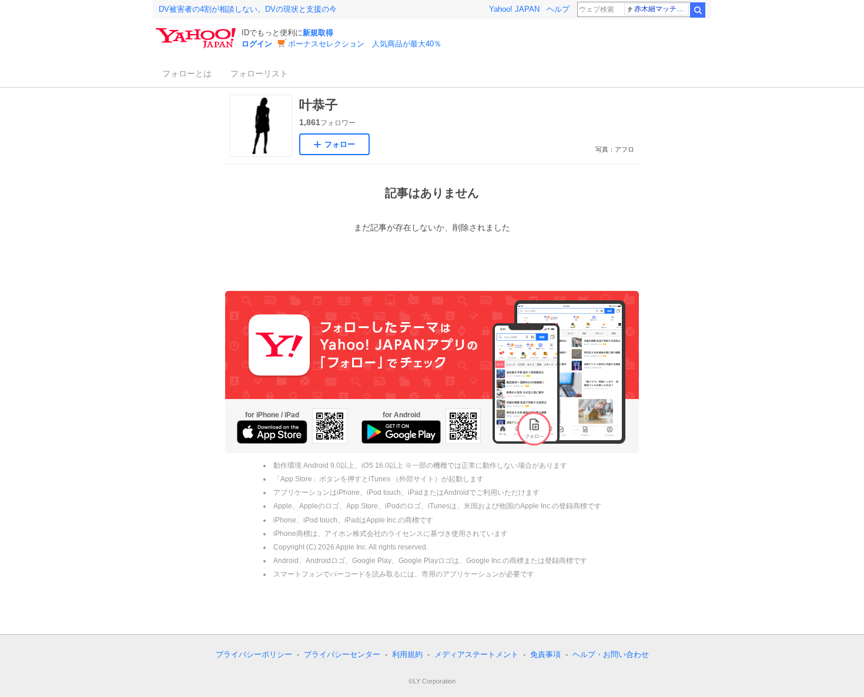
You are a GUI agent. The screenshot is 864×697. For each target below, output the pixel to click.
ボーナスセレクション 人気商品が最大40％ (364, 43)
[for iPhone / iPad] (272, 432)
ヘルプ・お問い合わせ (610, 654)
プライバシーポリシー (254, 654)
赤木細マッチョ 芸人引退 (661, 9)
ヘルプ (558, 9)
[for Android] (401, 432)
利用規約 (407, 654)
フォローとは (187, 73)
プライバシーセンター (342, 654)
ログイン (257, 43)
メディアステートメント (476, 654)
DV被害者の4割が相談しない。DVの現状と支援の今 (248, 9)
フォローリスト (259, 73)
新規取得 (318, 32)
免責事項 (545, 654)
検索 (697, 10)
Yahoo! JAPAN (514, 9)
